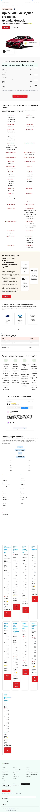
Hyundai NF (29, 201)
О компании (4, 767)
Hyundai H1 (29, 166)
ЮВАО (29, 467)
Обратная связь (16, 772)
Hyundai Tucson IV (30, 242)
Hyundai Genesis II (11, 149)
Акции (3, 778)
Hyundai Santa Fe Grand (10, 221)
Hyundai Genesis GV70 (10, 157)
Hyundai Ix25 (29, 188)
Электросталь (5, 514)
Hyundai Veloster (11, 245)
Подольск (4, 503)
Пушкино (4, 505)
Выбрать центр (15, 27)
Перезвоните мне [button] (25, 784)
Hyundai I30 (10, 179)
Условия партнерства (17, 769)
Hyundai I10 (10, 171)
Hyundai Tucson (29, 236)
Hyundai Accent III (11, 119)
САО (10, 465)
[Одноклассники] (5, 801)
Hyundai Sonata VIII (11, 233)
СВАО (11, 467)
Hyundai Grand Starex (29, 161)
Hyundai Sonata (10, 230)
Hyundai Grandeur (10, 166)
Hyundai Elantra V (11, 136)
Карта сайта (28, 776)
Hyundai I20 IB (30, 174)
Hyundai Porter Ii (11, 208)
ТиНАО (29, 460)
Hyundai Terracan (11, 236)
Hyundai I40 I (30, 181)
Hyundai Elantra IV (11, 134)
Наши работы (4, 780)
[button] (18, 329)
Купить (35, 68)
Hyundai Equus (29, 129)
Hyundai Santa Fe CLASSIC (30, 210)
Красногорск (23, 480)
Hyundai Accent (10, 115)
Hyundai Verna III (30, 247)
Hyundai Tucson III (30, 240)
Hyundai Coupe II (11, 126)
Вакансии (15, 778)
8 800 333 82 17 (28, 2)
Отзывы (14, 767)
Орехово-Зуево (5, 499)
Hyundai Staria (29, 230)
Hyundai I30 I (11, 181)
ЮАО (29, 465)
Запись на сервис (7, 614)
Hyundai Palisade (11, 204)
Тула (20, 453)
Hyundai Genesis (11, 143)
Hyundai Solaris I (30, 223)
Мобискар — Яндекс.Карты (20, 429)
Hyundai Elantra (10, 129)
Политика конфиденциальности (32, 772)
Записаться (6, 27)
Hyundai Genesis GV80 (29, 157)
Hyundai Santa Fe (29, 208)
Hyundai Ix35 (11, 193)
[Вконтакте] (3, 801)
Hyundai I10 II (11, 176)
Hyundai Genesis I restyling (11, 147)
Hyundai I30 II (11, 183)
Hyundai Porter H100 (29, 204)
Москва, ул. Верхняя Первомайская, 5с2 (25, 549)
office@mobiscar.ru (16, 785)
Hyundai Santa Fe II (30, 212)
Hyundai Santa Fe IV (30, 218)
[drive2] (7, 801)
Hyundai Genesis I (11, 145)
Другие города (20, 456)
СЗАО (11, 470)
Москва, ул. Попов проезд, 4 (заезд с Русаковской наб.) (16, 628)
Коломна (22, 476)
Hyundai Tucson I (30, 238)
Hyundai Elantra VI (11, 138)
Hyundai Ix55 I (30, 196)
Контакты (3, 772)
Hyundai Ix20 (11, 188)
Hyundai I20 (29, 171)
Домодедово (4, 480)
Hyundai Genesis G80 (11, 152)
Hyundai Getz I (11, 163)
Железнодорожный (6, 484)
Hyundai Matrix (10, 201)
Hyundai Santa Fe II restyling (30, 214)
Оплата (27, 769)
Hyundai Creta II (30, 126)
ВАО (10, 460)
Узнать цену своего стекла (19, 96)
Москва (20, 447)
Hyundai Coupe (10, 124)
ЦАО (29, 462)
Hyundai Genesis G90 (29, 152)
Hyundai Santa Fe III (30, 216)
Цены (3, 776)
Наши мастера (16, 776)
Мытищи (22, 488)
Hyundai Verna (29, 245)
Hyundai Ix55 (29, 193)
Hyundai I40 (29, 179)
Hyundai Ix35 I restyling (11, 198)
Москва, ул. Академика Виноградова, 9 (16, 549)
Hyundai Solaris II (30, 227)
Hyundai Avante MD (30, 117)
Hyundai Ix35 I (11, 196)
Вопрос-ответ (15, 780)
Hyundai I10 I (11, 174)
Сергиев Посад (24, 497)
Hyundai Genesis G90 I (30, 154)
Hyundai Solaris (29, 221)
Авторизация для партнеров (31, 774)
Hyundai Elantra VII (11, 140)
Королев (22, 478)
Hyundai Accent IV (11, 121)
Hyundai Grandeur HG (11, 168)
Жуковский (4, 486)
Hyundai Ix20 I (11, 190)
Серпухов (22, 499)
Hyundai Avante (29, 115)
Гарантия (27, 767)
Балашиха (4, 476)
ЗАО (10, 462)
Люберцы (22, 484)
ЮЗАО (29, 470)
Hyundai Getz (11, 161)
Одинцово (4, 497)
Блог (3, 769)
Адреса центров (5, 774)
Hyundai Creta (29, 124)
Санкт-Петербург (20, 450)
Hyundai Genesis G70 (29, 143)
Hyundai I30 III (11, 185)
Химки (22, 503)
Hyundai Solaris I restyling (30, 225)
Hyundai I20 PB (30, 176)
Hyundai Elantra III (11, 132)
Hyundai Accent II (11, 117)
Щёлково (4, 509)
